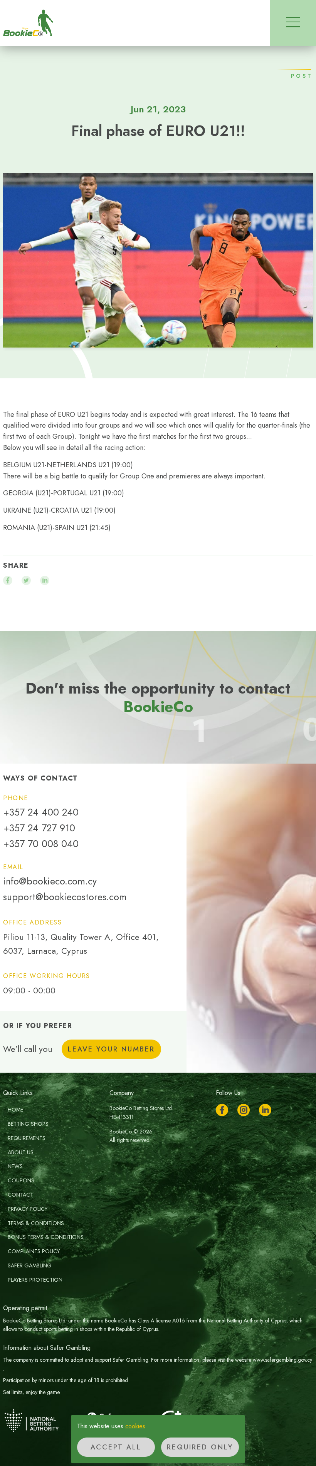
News (15, 1166)
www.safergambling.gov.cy (282, 1360)
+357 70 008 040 (41, 844)
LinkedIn (265, 1110)
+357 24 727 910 (39, 828)
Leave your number (111, 1049)
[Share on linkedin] (44, 580)
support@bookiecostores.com (65, 897)
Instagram (243, 1110)
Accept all (116, 1447)
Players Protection (35, 1279)
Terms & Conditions (36, 1223)
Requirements (26, 1138)
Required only (200, 1447)
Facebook (222, 1110)
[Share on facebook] (7, 580)
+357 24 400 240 (41, 812)
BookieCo (28, 23)
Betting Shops (28, 1124)
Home (15, 1109)
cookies (135, 1426)
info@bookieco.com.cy (50, 881)
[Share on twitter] (26, 580)
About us (21, 1152)
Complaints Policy (34, 1251)
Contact (20, 1194)
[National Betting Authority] (41, 1420)
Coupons (21, 1180)
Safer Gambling (30, 1265)
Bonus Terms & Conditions (46, 1237)
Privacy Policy (27, 1209)
